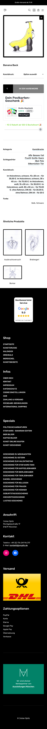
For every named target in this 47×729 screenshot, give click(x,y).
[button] (41, 18)
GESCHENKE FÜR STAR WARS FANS (18, 465)
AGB (5, 396)
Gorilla (35, 158)
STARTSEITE (8, 344)
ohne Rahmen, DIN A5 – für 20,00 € (27, 190)
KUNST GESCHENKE (12, 445)
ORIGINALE (8, 355)
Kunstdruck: (8, 74)
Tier (42, 164)
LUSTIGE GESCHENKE (13, 501)
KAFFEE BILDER (10, 438)
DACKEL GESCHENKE (12, 479)
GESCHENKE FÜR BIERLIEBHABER (18, 472)
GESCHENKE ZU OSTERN (14, 458)
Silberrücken (34, 164)
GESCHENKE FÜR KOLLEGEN (15, 483)
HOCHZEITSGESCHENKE (14, 497)
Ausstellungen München (23, 686)
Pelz (42, 161)
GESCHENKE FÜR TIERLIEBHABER (18, 476)
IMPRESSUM (8, 385)
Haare (41, 158)
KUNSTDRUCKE (10, 348)
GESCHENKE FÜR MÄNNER (15, 490)
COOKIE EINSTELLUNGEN (14, 392)
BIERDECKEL (8, 359)
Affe (30, 155)
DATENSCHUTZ (10, 389)
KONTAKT (7, 381)
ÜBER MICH (8, 378)
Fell (42, 155)
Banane (36, 155)
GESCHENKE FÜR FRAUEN (14, 486)
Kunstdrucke (38, 149)
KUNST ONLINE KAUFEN (13, 441)
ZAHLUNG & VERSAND (13, 399)
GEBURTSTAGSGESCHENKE (15, 493)
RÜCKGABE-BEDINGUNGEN (15, 403)
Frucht (28, 158)
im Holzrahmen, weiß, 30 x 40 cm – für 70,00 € (25, 187)
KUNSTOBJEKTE (10, 362)
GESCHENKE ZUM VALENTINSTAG (18, 461)
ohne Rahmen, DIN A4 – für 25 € (30, 193)
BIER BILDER (8, 434)
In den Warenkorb (28, 89)
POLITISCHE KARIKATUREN (15, 427)
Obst (37, 161)
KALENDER (8, 351)
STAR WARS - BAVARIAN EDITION (17, 431)
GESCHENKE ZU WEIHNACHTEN (17, 454)
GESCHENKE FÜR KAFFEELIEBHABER (19, 468)
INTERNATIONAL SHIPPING (15, 407)
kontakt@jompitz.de (19, 545)
